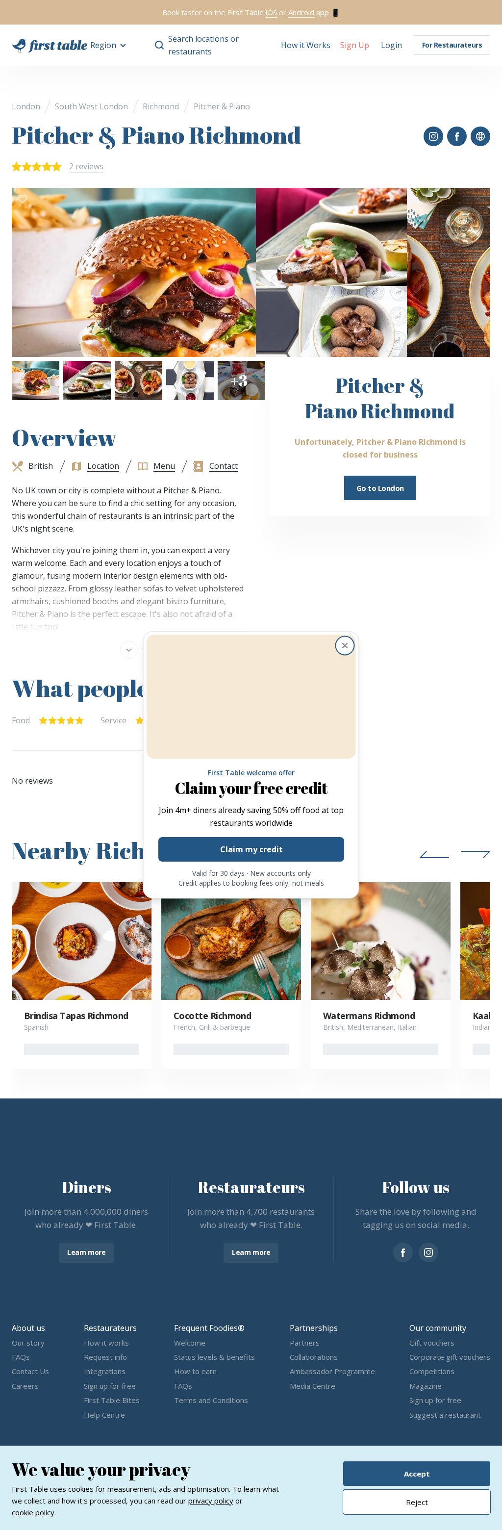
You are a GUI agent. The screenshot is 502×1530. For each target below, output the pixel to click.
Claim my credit (251, 849)
